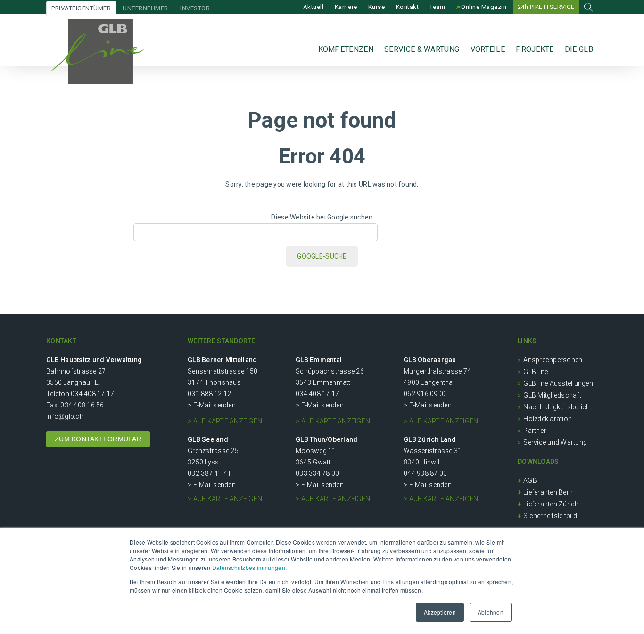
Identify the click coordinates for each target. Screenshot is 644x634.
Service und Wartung (555, 442)
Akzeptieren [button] (440, 612)
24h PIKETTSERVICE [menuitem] (546, 6)
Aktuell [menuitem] (313, 6)
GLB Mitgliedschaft (552, 395)
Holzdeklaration (547, 419)
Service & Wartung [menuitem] (421, 49)
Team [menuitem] (437, 6)
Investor (195, 8)
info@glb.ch (64, 416)
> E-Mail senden (212, 405)
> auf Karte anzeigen (225, 421)
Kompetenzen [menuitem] (345, 49)
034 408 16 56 (82, 405)
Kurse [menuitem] (376, 6)
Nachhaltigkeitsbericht (557, 407)
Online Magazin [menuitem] (483, 6)
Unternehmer (145, 8)
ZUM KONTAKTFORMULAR (98, 439)
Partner (534, 430)
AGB (530, 480)
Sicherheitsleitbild (550, 516)
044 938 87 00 (425, 473)
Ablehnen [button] (491, 612)
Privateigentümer (81, 8)
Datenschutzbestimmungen (248, 567)
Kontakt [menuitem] (407, 6)
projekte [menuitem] (534, 49)
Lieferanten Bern (548, 492)
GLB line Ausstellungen (558, 383)
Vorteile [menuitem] (488, 49)
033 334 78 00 (317, 473)
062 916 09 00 (425, 394)
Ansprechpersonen (552, 360)
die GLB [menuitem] (579, 49)
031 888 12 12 (209, 394)
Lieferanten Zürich (551, 504)
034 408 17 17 (92, 394)
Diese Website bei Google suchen (321, 217)
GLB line (535, 371)
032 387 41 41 (209, 473)
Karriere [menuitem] (346, 6)
